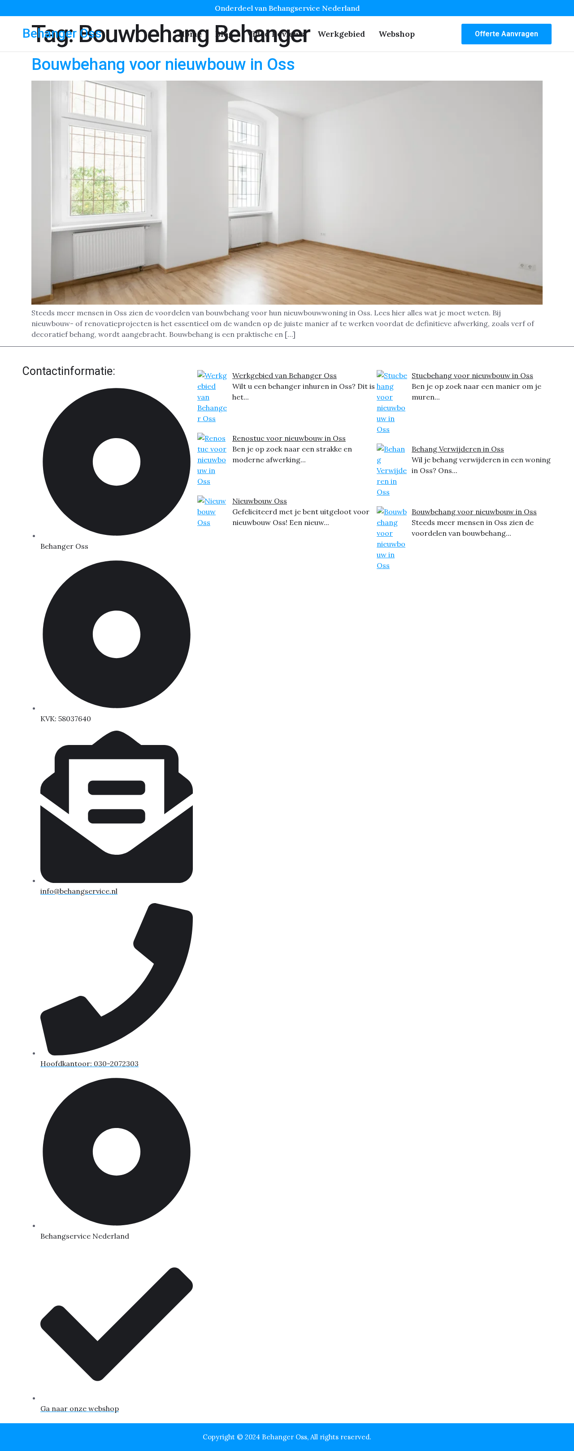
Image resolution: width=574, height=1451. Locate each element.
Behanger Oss (62, 33)
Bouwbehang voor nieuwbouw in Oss (163, 64)
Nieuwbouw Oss (259, 500)
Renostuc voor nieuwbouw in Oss (289, 438)
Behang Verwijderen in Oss (458, 448)
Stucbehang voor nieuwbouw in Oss (472, 375)
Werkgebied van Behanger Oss (284, 375)
